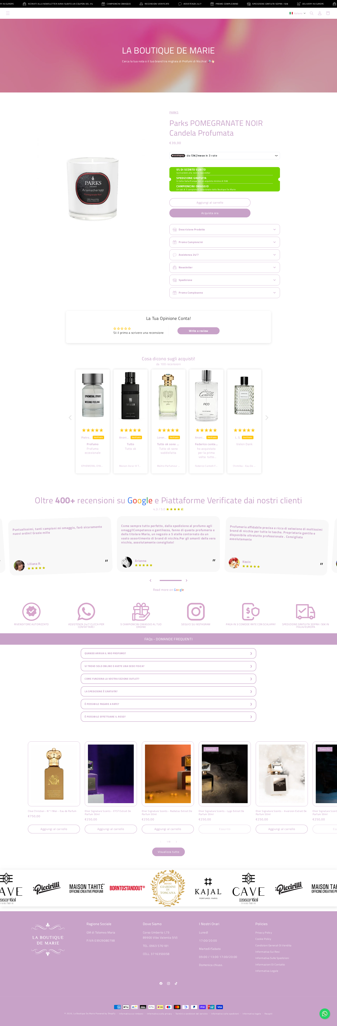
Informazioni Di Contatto (270, 964)
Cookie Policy (263, 939)
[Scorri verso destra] (176, 842)
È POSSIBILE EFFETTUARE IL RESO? (105, 716)
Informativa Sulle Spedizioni (272, 958)
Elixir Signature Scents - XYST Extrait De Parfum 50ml (108, 812)
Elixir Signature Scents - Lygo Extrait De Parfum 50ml (221, 812)
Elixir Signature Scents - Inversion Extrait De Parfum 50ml (281, 812)
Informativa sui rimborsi (131, 1013)
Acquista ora (210, 213)
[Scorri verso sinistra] (160, 842)
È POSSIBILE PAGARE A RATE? (102, 704)
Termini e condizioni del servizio (191, 1013)
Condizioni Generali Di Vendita (273, 945)
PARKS (173, 112)
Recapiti (269, 1013)
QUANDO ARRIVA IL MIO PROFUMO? (105, 653)
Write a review (198, 331)
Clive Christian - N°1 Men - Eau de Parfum (52, 811)
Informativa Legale (266, 971)
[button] (8, 13)
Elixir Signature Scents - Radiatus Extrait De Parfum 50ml (167, 812)
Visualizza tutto (168, 852)
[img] (92, 430)
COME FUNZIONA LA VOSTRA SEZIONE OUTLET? (112, 678)
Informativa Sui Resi (267, 952)
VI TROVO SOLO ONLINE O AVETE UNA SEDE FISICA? (114, 666)
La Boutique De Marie (84, 1013)
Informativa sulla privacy (159, 1013)
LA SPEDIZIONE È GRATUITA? (101, 691)
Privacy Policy (263, 933)
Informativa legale (252, 1013)
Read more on (168, 589)
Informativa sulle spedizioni (225, 1013)
